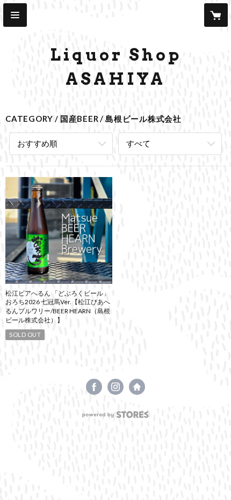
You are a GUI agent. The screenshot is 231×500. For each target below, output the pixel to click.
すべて (138, 143)
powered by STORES (115, 417)
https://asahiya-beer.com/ (137, 387)
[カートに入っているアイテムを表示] (216, 15)
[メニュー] (15, 15)
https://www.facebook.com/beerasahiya (94, 387)
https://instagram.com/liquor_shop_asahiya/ (115, 387)
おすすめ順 (37, 143)
